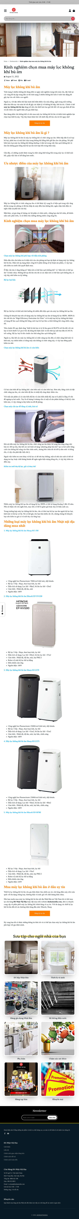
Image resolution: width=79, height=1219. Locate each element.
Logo (14, 11)
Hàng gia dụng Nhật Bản (21, 1000)
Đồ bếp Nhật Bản (21, 959)
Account (70, 10)
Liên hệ (6, 1150)
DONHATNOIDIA (42, 1215)
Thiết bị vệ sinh (58, 959)
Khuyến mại (58, 1081)
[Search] (73, 18)
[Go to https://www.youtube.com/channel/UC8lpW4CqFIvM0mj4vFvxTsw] (8, 1133)
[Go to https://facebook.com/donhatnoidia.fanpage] (5, 1133)
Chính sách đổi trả (10, 1156)
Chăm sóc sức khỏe (58, 1040)
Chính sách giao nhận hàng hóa (14, 1153)
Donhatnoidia (14, 61)
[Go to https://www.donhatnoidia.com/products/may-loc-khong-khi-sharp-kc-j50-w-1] (39, 557)
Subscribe (52, 1117)
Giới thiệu (7, 1147)
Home (5, 61)
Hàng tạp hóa (21, 1081)
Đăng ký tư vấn (40, 123)
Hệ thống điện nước (58, 1000)
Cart (74, 10)
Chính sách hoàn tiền (10, 1160)
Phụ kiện (21, 1040)
